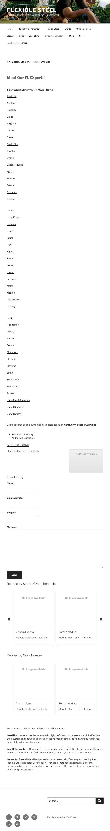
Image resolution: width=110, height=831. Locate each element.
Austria (11, 103)
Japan (10, 251)
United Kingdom (15, 407)
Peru (9, 318)
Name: (10, 483)
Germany (12, 192)
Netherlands (13, 299)
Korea (10, 265)
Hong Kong (13, 217)
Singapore (12, 352)
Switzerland (13, 386)
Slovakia (11, 359)
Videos (10, 36)
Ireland (10, 231)
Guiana (10, 210)
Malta (10, 286)
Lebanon (11, 279)
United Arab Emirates (18, 400)
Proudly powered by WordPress (61, 817)
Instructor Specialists (29, 36)
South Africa (13, 379)
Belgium (11, 110)
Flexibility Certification (29, 29)
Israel (10, 238)
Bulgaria (11, 123)
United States (14, 414)
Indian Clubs (53, 29)
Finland (11, 178)
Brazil (10, 116)
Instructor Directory (54, 36)
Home (9, 29)
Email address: (15, 498)
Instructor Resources (17, 43)
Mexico (11, 292)
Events (67, 29)
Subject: (11, 512)
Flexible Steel (32, 10)
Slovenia (11, 366)
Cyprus (10, 158)
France (10, 185)
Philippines (13, 324)
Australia (11, 96)
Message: (12, 527)
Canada (11, 130)
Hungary (11, 224)
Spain (10, 372)
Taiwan (10, 393)
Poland (10, 331)
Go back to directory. (22, 434)
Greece (11, 199)
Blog (71, 36)
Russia (10, 338)
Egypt (10, 171)
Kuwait (10, 272)
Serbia (10, 345)
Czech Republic (15, 164)
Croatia (11, 151)
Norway (11, 306)
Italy (9, 244)
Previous (9, 619)
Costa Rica (12, 144)
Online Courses (83, 29)
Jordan (10, 258)
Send (14, 575)
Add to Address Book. (23, 438)
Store (82, 36)
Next (101, 619)
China (10, 137)
